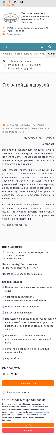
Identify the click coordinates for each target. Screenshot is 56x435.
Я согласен (28, 425)
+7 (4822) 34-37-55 (15, 31)
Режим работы (14, 34)
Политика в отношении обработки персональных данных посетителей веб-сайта (28, 339)
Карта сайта (12, 358)
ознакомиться (42, 412)
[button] (46, 105)
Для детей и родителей (18, 312)
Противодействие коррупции (22, 306)
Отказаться (28, 430)
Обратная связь (28, 383)
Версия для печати (18, 392)
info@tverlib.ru (14, 258)
